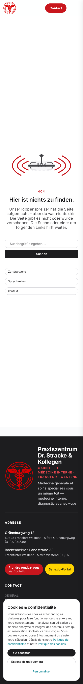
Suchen (41, 254)
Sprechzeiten (17, 281)
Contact (56, 8)
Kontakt (13, 291)
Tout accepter (20, 652)
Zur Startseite (17, 271)
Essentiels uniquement (27, 661)
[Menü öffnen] (73, 8)
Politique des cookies (52, 644)
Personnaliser (42, 671)
